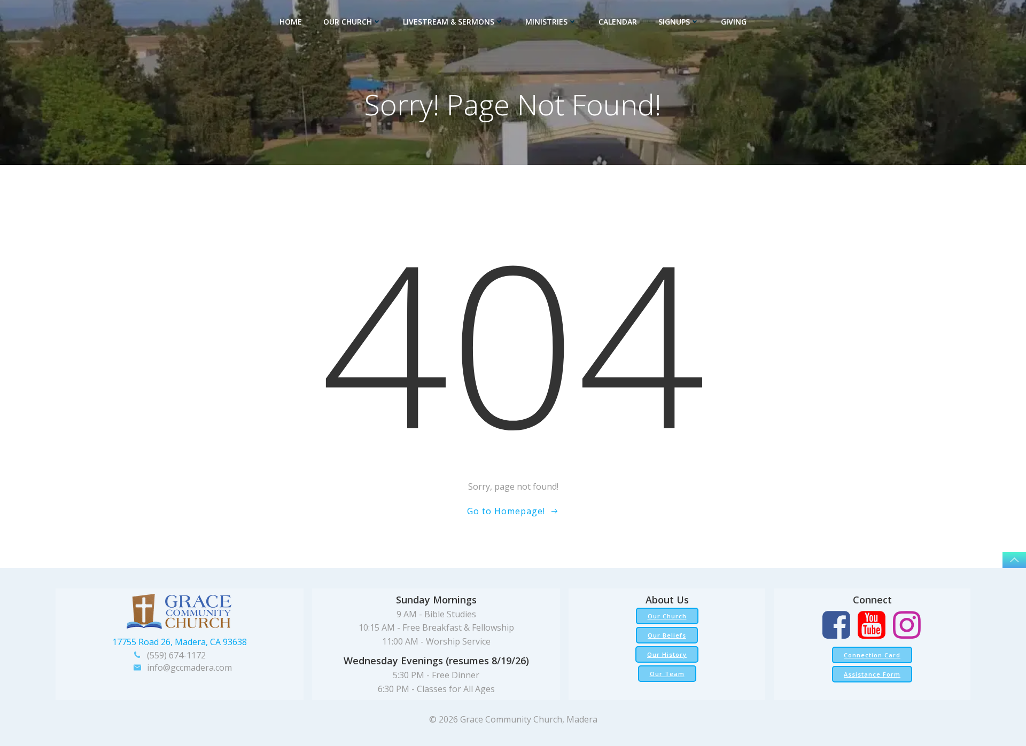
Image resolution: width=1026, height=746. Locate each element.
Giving (734, 22)
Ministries (546, 22)
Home (290, 22)
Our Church (347, 22)
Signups (674, 22)
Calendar (617, 22)
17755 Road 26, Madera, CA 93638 (179, 642)
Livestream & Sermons (448, 22)
